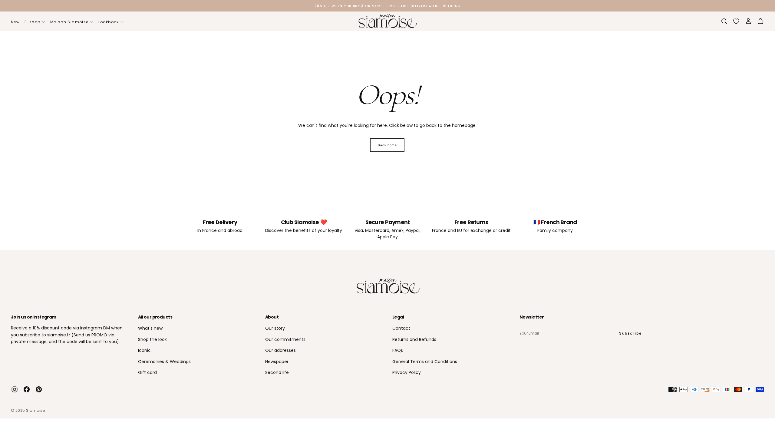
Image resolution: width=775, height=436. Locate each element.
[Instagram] (14, 389)
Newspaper (277, 361)
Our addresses (280, 350)
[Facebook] (26, 389)
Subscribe (630, 333)
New (15, 22)
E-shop (32, 22)
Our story (275, 328)
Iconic (144, 350)
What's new (150, 328)
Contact (401, 328)
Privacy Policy (406, 372)
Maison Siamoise (69, 22)
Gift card (147, 372)
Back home (387, 145)
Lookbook (108, 22)
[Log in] (748, 21)
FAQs (397, 350)
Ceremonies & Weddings (164, 361)
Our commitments (285, 339)
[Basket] (760, 21)
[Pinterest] (38, 389)
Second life (277, 372)
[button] (724, 21)
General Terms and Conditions (424, 361)
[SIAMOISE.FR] (387, 286)
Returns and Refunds (414, 339)
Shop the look (152, 339)
